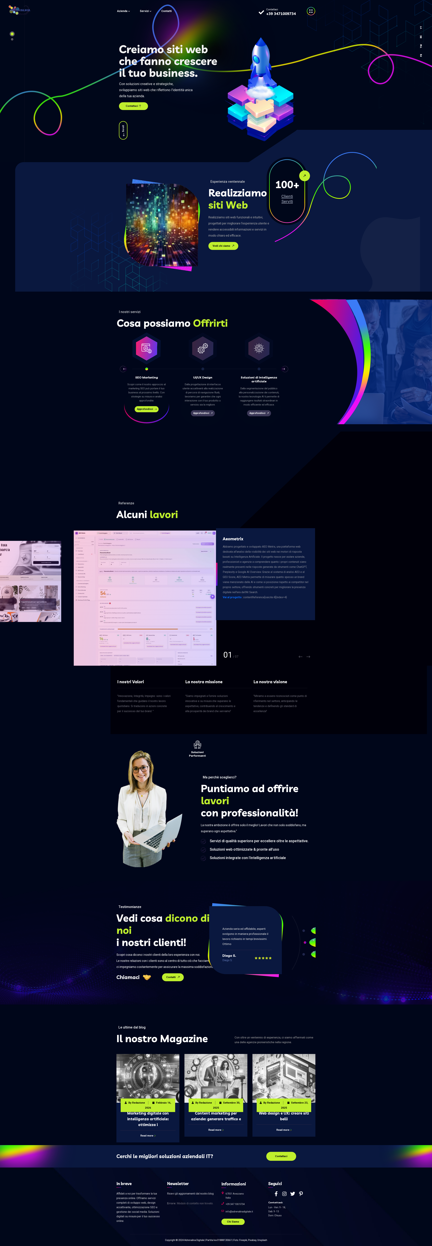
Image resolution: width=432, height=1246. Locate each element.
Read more (146, 1129)
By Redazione (135, 1102)
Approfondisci (145, 413)
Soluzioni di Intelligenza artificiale (203, 379)
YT (421, 27)
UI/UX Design (146, 377)
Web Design (259, 377)
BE (420, 36)
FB (421, 55)
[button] (123, 369)
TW (421, 46)
